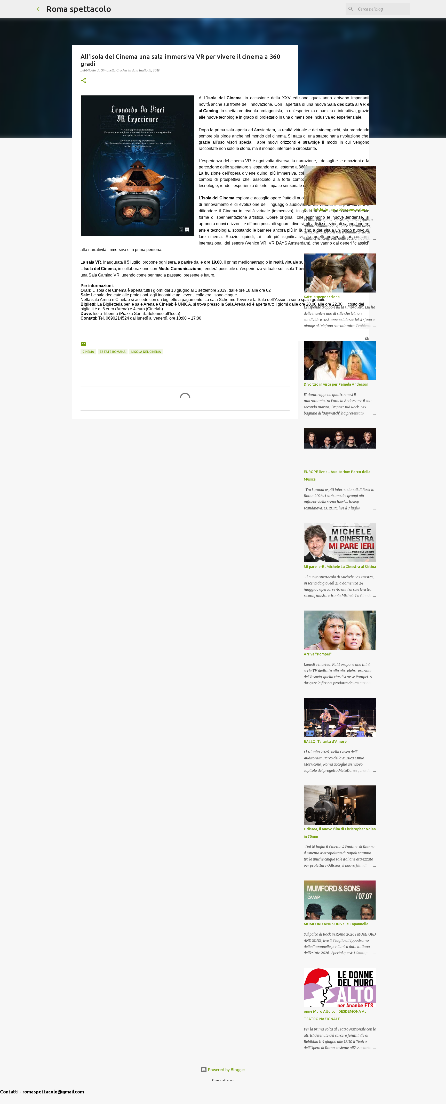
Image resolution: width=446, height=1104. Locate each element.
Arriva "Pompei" (318, 654)
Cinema (88, 351)
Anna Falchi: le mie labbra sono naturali (337, 209)
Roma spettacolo (78, 8)
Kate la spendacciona (322, 297)
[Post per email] (84, 346)
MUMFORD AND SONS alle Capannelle (336, 924)
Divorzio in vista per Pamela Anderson (336, 384)
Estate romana (112, 351)
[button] (84, 80)
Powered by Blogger (226, 1069)
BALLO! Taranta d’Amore (325, 742)
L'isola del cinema (146, 351)
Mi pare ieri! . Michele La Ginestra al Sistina (340, 567)
